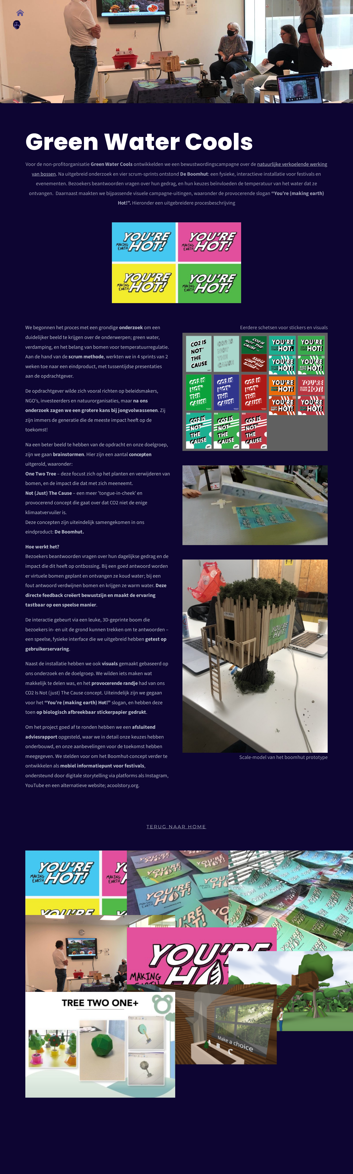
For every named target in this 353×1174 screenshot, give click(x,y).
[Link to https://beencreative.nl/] (20, 13)
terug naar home (176, 827)
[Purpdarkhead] (17, 22)
